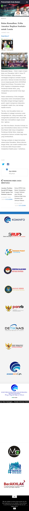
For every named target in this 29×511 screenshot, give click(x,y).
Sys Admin (8, 199)
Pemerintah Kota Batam (10, 2)
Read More (4, 36)
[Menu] (27, 2)
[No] (27, 505)
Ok (14, 508)
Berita (3, 18)
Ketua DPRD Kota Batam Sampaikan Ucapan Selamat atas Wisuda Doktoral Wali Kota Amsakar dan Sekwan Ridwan (20, 194)
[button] (1, 390)
